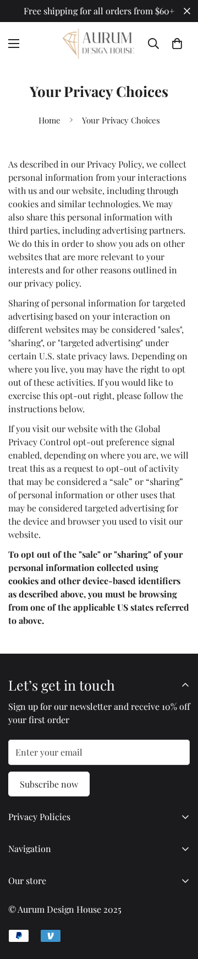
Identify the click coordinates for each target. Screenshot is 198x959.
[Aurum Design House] (99, 44)
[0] (177, 43)
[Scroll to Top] (178, 901)
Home (49, 120)
